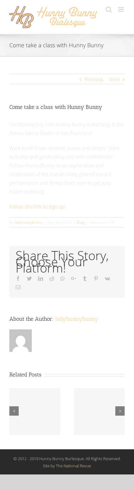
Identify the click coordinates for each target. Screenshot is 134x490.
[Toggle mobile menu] (121, 9)
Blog (80, 222)
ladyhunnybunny (29, 222)
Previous (93, 79)
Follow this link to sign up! (37, 206)
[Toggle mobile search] (109, 9)
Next (114, 79)
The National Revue (73, 466)
